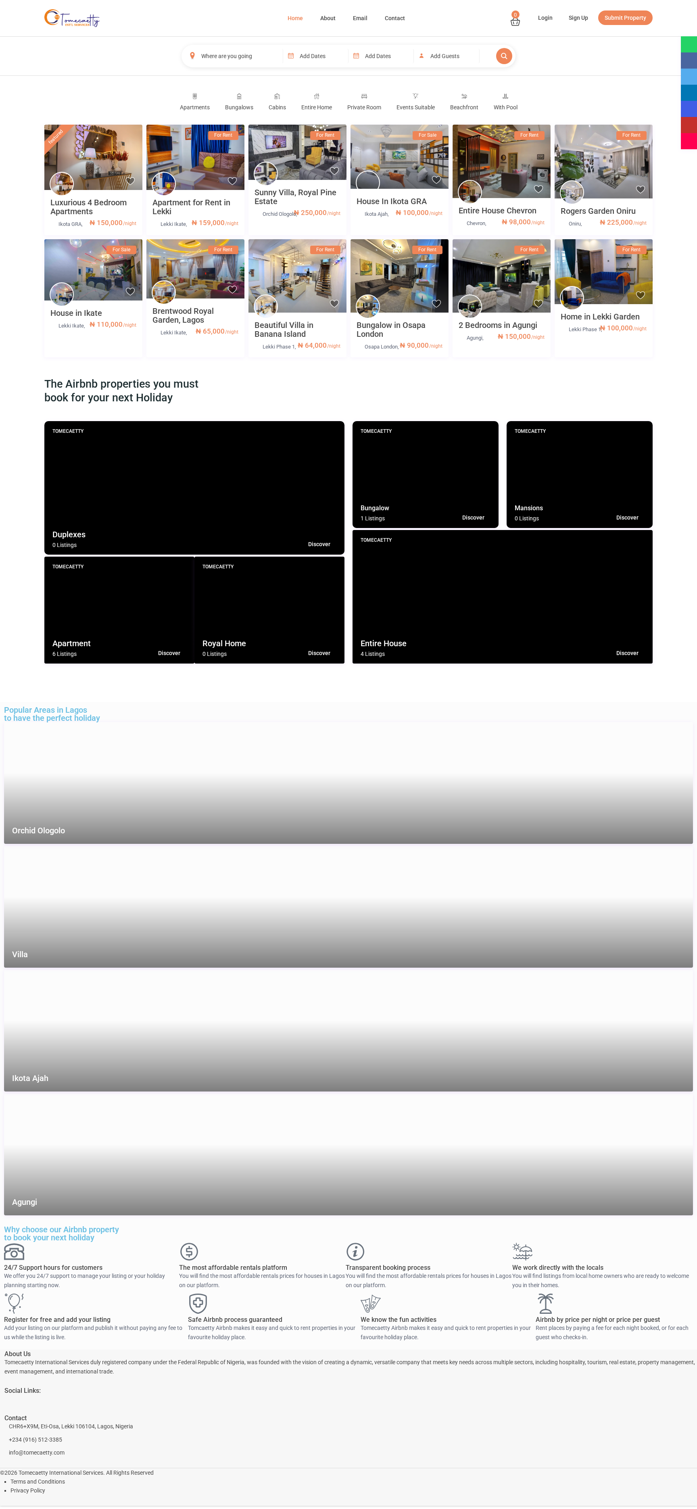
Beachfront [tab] (464, 107)
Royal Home (224, 643)
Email (360, 18)
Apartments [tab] (195, 107)
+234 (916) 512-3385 (35, 1439)
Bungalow (375, 508)
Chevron (476, 223)
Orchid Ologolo (279, 214)
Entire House (384, 643)
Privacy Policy (27, 1490)
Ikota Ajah (376, 214)
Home (295, 18)
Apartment (71, 643)
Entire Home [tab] (316, 107)
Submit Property (625, 18)
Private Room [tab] (364, 107)
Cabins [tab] (277, 107)
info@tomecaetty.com (37, 1452)
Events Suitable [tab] (415, 107)
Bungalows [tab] (239, 107)
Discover (319, 544)
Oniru (575, 224)
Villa (20, 954)
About (328, 18)
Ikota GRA (69, 224)
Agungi (474, 338)
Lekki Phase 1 (279, 347)
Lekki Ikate (173, 224)
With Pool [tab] (506, 107)
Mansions (529, 508)
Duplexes (69, 534)
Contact (395, 18)
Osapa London (381, 347)
